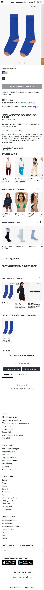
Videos (4, 486)
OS (3, 79)
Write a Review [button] (13, 369)
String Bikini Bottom (32, 215)
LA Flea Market (7, 504)
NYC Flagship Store (9, 498)
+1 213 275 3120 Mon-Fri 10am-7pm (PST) (12, 418)
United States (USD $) (20, 577)
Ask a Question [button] (32, 369)
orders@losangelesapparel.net (16, 423)
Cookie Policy (7, 432)
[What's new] (38, 2)
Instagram (30, 266)
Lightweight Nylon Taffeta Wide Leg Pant (21, 181)
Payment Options (9, 452)
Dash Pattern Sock (8, 303)
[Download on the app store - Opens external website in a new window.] (9, 564)
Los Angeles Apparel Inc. (25, 587)
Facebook (5, 532)
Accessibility (7, 438)
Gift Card (5, 466)
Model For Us (7, 510)
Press (4, 483)
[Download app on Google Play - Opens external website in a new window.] (25, 564)
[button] (2, 2)
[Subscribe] (39, 549)
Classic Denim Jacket (6, 215)
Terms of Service (8, 426)
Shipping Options (9, 457)
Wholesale (6, 492)
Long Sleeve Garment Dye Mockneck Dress (20, 306)
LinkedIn (5, 535)
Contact (5, 489)
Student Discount (9, 469)
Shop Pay (5, 455)
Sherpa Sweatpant (34, 180)
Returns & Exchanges (10, 449)
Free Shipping (7, 463)
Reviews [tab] (6, 374)
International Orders (10, 460)
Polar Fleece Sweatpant (6, 180)
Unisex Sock (32, 246)
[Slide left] (19, 63)
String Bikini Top (20, 215)
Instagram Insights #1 (10, 526)
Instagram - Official (9, 520)
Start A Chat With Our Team (12, 435)
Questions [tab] (20, 374)
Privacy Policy (7, 429)
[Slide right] (24, 63)
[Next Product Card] (40, 153)
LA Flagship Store (9, 501)
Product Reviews (8, 529)
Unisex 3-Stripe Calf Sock (7, 247)
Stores (4, 495)
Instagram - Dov (8, 523)
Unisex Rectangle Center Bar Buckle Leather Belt (34, 306)
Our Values (6, 480)
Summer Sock (19, 246)
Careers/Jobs (7, 507)
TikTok (4, 538)
